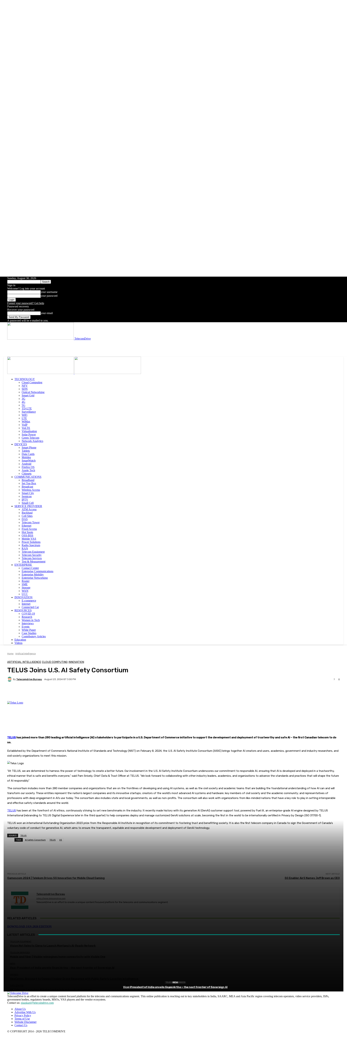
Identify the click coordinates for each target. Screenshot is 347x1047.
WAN (25, 590)
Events (25, 626)
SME (25, 584)
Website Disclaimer (25, 1021)
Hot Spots (27, 532)
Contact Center (30, 568)
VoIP (24, 424)
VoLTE (26, 428)
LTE (24, 418)
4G (23, 401)
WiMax (26, 421)
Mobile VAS (29, 538)
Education (20, 639)
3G (23, 398)
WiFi (24, 414)
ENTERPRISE (23, 564)
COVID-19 (28, 613)
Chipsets (26, 473)
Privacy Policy (22, 1015)
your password (49, 295)
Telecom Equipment (33, 551)
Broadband (28, 480)
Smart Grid (28, 395)
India (175, 982)
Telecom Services (32, 558)
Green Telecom (30, 437)
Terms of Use (22, 1018)
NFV (25, 385)
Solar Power (29, 434)
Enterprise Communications (37, 571)
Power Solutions (31, 541)
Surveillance (29, 411)
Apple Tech (28, 470)
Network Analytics (32, 441)
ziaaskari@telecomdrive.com (37, 1002)
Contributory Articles (34, 636)
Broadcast (27, 486)
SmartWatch (29, 460)
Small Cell (28, 502)
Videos (18, 642)
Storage (26, 587)
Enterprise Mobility (33, 574)
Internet (26, 603)
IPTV (25, 499)
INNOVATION (23, 597)
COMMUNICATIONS (27, 476)
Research (27, 616)
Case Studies (29, 633)
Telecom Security (32, 555)
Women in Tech (31, 620)
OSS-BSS (27, 535)
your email (47, 313)
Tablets (26, 450)
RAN (25, 548)
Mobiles (26, 457)
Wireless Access (31, 489)
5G (23, 405)
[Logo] (40, 373)
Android (26, 463)
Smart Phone (29, 447)
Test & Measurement (33, 561)
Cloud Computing (32, 382)
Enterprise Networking (35, 577)
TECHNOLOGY (24, 379)
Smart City (28, 493)
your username (49, 291)
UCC (25, 594)
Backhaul (27, 512)
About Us (20, 1008)
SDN (25, 388)
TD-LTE (27, 408)
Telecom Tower (31, 522)
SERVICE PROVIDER (28, 506)
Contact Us (20, 1025)
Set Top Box (29, 483)
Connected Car (30, 607)
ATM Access (29, 509)
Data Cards (28, 454)
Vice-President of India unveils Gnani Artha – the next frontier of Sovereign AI (175, 987)
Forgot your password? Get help (25, 303)
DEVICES (20, 444)
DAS (25, 519)
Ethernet (26, 525)
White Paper (29, 629)
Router (25, 581)
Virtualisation (29, 431)
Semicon (27, 496)
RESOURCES (23, 610)
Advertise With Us (25, 1012)
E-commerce (29, 600)
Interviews (28, 623)
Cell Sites (27, 515)
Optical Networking (33, 392)
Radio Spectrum (31, 545)
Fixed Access (29, 528)
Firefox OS (28, 467)
